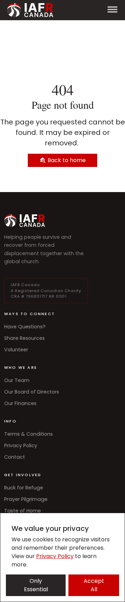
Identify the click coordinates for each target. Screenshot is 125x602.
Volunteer (16, 349)
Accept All (94, 585)
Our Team (17, 380)
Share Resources (24, 338)
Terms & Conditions (28, 433)
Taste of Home (22, 510)
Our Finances (20, 403)
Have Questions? (24, 326)
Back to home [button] (66, 160)
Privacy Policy (20, 445)
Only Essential (36, 585)
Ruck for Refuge (23, 487)
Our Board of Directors (31, 391)
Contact (14, 457)
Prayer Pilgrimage (26, 499)
